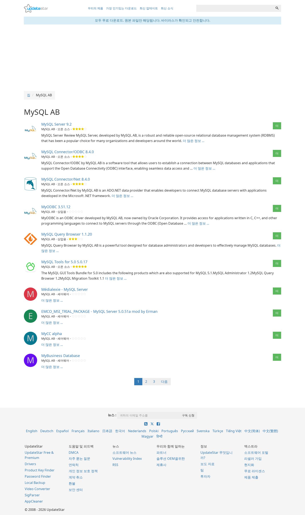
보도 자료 (207, 464)
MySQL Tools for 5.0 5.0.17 (64, 261)
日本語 (107, 431)
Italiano (93, 431)
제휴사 (161, 464)
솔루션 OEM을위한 (170, 458)
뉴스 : (112, 415)
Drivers (30, 464)
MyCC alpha (51, 333)
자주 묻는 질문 (79, 458)
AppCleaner (34, 501)
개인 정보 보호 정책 (83, 471)
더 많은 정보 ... (193, 140)
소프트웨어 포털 (256, 452)
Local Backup (35, 482)
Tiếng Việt (234, 431)
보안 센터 (76, 489)
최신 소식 (167, 8)
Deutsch (46, 431)
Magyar (148, 436)
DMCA (73, 452)
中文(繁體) (270, 431)
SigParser (32, 495)
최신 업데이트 (149, 8)
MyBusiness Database (60, 355)
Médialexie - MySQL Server (64, 289)
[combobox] (234, 8)
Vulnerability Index (127, 458)
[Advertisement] (152, 58)
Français (78, 431)
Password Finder (38, 476)
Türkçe (217, 431)
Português (169, 431)
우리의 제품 (95, 8)
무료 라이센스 (254, 471)
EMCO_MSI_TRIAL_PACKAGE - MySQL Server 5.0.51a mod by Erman (99, 311)
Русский (187, 431)
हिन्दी (159, 436)
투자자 (205, 476)
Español (62, 431)
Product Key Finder (40, 470)
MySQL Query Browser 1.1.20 (66, 234)
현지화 (249, 464)
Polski (154, 431)
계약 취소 (76, 477)
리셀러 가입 (253, 458)
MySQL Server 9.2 (56, 124)
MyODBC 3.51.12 (55, 206)
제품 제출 (251, 477)
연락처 (74, 464)
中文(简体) (252, 431)
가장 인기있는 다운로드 (121, 8)
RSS (115, 464)
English (31, 431)
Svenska (203, 431)
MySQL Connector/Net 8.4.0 (65, 179)
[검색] (277, 8)
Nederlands (137, 431)
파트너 (161, 452)
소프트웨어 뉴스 (124, 452)
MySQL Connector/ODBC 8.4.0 (67, 151)
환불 (72, 483)
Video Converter (37, 489)
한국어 (120, 431)
